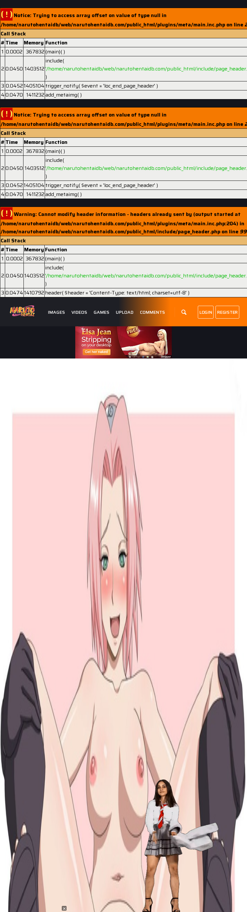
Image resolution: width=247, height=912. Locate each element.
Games (101, 312)
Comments (152, 312)
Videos (79, 312)
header (53, 293)
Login (205, 312)
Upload (124, 312)
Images (56, 312)
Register (227, 312)
